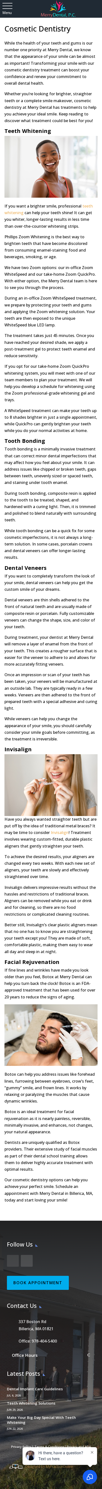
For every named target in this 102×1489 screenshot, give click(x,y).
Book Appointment (37, 1282)
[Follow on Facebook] (13, 1261)
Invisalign (60, 832)
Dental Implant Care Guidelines (35, 1388)
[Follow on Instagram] (27, 1261)
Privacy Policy (21, 1446)
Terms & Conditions (49, 1446)
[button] (7, 6)
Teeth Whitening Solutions (31, 1403)
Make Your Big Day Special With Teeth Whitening (41, 1420)
